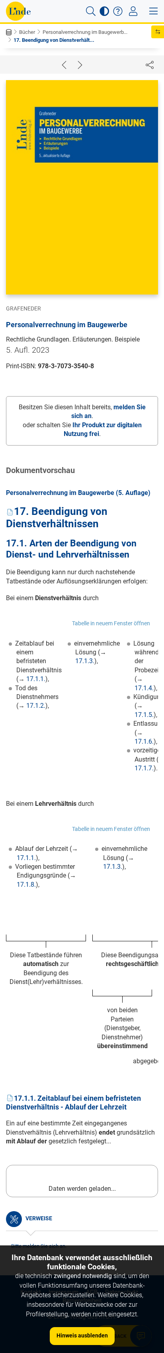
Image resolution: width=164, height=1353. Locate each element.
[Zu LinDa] (18, 11)
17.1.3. (84, 661)
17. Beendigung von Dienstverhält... (54, 40)
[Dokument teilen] (150, 64)
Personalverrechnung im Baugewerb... (85, 32)
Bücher (27, 32)
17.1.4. (144, 688)
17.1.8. (26, 884)
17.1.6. (144, 741)
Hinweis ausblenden (82, 1335)
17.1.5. (144, 715)
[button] (91, 11)
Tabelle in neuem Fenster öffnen (111, 623)
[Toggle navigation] (133, 11)
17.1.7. (144, 768)
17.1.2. (35, 705)
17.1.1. (35, 679)
